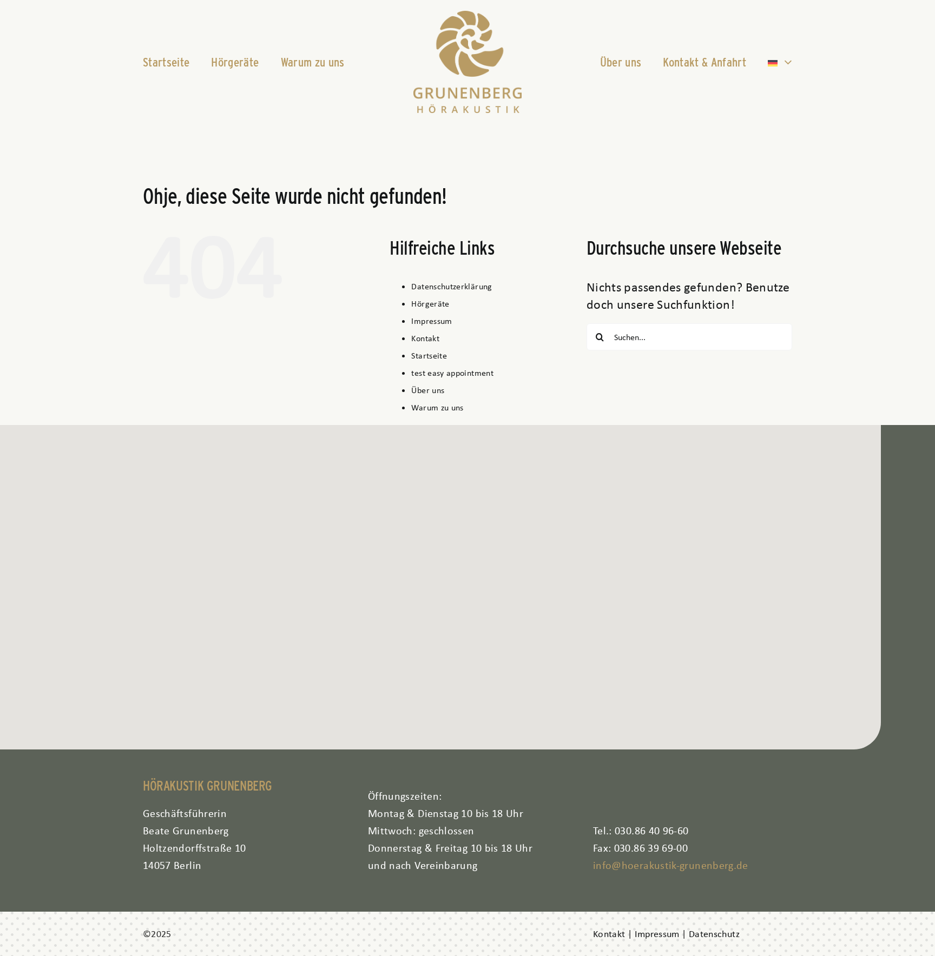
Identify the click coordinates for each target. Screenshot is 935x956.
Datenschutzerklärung (451, 286)
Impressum (431, 321)
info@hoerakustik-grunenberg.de (670, 865)
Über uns (427, 390)
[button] (440, 580)
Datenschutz (714, 933)
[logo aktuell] (467, 17)
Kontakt (425, 338)
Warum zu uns (437, 407)
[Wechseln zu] (780, 62)
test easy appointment (452, 373)
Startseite (429, 355)
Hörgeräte (430, 303)
